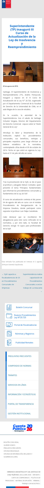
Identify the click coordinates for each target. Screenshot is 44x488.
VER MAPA (36, 475)
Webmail (36, 481)
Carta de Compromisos (20, 478)
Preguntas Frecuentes (12, 448)
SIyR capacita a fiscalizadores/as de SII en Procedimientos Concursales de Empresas (11, 281)
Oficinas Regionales (11, 451)
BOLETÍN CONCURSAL (11, 442)
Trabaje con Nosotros (31, 484)
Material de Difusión (24, 481)
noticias (29, 262)
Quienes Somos (9, 445)
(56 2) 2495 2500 (25, 475)
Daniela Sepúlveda (16, 264)
